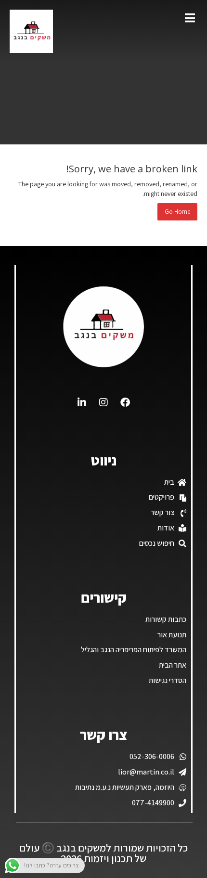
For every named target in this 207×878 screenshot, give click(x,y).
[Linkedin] (81, 402)
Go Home (177, 211)
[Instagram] (103, 402)
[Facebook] (125, 402)
